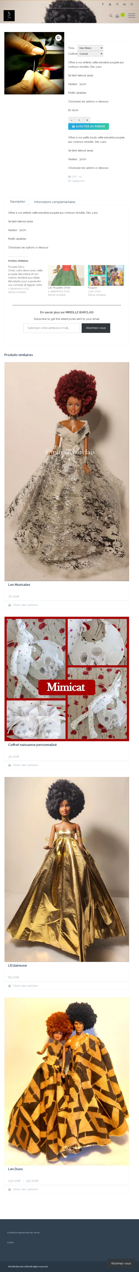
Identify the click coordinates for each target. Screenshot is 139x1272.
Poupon (92, 287)
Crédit (10, 1242)
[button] (58, 38)
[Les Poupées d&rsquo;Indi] (66, 275)
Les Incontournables (96, 181)
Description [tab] (17, 201)
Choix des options (25, 605)
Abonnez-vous (96, 328)
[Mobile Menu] (131, 15)
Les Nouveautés (116, 181)
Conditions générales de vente (23, 1232)
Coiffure (72, 53)
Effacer (109, 53)
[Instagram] (117, 4)
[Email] (131, 4)
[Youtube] (110, 4)
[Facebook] (102, 4)
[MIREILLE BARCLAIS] (10, 15)
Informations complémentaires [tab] (54, 202)
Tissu (71, 47)
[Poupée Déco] (28, 279)
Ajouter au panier (90, 126)
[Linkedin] (124, 4)
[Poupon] (106, 275)
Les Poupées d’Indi (59, 287)
